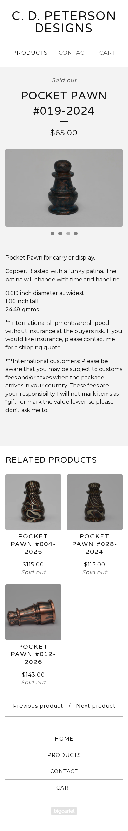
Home (64, 738)
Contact (73, 53)
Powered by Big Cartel (64, 811)
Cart (107, 53)
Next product (95, 705)
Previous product (38, 705)
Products (30, 53)
